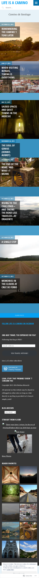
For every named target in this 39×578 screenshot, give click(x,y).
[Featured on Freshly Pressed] (12, 371)
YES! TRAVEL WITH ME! (19, 353)
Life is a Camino (15, 2)
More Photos (6, 456)
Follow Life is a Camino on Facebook (18, 323)
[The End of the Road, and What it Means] (19, 177)
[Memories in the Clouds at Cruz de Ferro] (19, 293)
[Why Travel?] (28, 494)
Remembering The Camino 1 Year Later (9, 32)
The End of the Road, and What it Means (10, 169)
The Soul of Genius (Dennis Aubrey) (8, 150)
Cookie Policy (10, 569)
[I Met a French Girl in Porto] (28, 512)
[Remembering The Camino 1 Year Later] (19, 41)
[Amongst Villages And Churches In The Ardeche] (28, 550)
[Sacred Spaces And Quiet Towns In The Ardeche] (19, 119)
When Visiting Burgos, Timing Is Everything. (10, 72)
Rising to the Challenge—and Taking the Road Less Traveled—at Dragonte (9, 211)
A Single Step (9, 242)
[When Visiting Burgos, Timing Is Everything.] (19, 80)
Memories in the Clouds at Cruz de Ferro (9, 284)
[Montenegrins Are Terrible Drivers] (10, 531)
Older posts (19, 315)
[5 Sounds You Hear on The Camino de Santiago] (10, 494)
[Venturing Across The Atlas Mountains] (10, 512)
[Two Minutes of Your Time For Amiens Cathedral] (10, 550)
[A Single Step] (19, 254)
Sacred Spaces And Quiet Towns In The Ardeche (9, 111)
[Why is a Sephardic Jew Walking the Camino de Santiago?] (10, 475)
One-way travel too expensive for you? (19, 335)
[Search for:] (14, 7)
